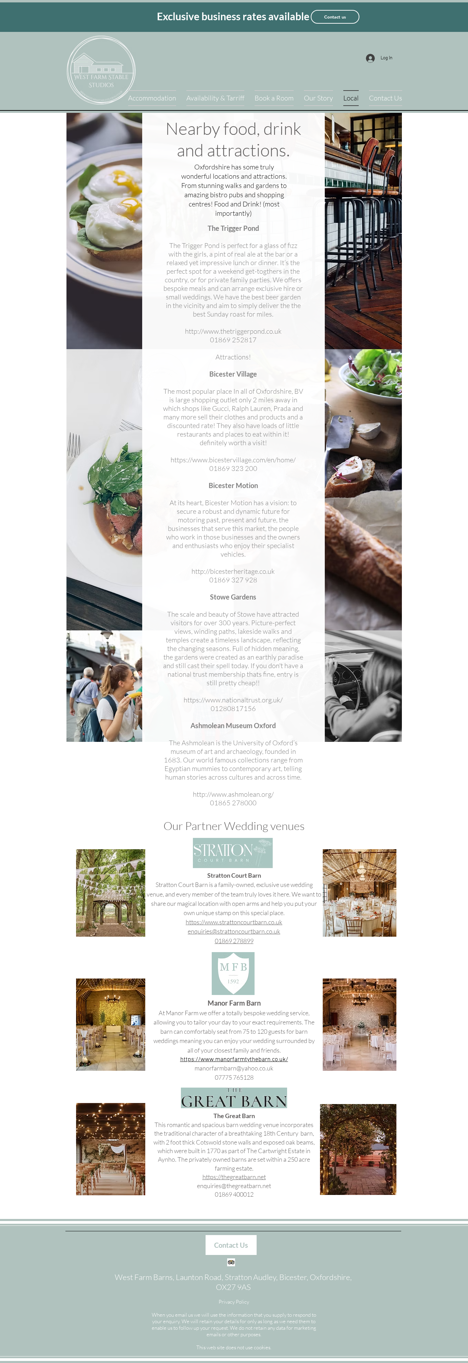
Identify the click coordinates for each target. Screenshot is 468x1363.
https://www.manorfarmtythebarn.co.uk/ (234, 1059)
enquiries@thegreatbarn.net (234, 1185)
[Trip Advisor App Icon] (231, 1262)
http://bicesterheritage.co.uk (233, 571)
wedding (264, 1040)
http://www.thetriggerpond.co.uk (233, 331)
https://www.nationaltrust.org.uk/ (233, 700)
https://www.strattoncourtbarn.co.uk (234, 922)
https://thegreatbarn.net (234, 1177)
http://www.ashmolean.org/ (233, 794)
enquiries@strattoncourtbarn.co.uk (234, 931)
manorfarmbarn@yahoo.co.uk (234, 1068)
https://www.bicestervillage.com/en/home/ (233, 459)
